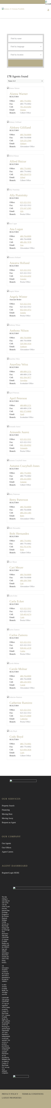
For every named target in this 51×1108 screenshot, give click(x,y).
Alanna (23, 110)
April (22, 414)
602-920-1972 (25, 310)
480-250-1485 (25, 513)
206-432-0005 (25, 479)
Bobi (22, 550)
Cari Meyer (16, 567)
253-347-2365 (25, 208)
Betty (22, 516)
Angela (23, 313)
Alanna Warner (19, 93)
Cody (22, 753)
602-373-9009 (25, 411)
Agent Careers (7, 852)
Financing (6, 810)
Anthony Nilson (19, 330)
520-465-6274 (25, 614)
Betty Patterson (19, 499)
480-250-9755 (25, 174)
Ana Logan (16, 229)
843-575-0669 (25, 716)
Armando (23, 448)
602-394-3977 (25, 377)
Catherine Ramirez (21, 702)
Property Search (8, 806)
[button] (25, 46)
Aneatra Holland (19, 263)
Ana (21, 245)
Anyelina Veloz (19, 364)
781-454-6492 (25, 107)
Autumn (23, 482)
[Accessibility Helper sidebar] (48, 3)
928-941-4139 (25, 648)
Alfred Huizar (18, 161)
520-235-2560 (25, 141)
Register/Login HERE (10, 873)
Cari (21, 583)
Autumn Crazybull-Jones (24, 465)
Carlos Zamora (18, 635)
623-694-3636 (25, 750)
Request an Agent (9, 822)
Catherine (24, 719)
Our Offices (6, 848)
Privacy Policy (10, 1094)
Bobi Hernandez (19, 533)
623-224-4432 (25, 276)
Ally (22, 211)
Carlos (22, 651)
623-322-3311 (25, 202)
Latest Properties (11, 1098)
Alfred (22, 177)
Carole (22, 685)
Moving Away (7, 818)
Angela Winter (18, 296)
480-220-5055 (25, 682)
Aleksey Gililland (20, 127)
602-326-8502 (25, 445)
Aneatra (23, 279)
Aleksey (23, 143)
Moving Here (7, 814)
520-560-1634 (25, 344)
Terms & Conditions (32, 1094)
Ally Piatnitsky (19, 195)
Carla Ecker (17, 601)
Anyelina (23, 380)
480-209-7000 (25, 580)
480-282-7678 (25, 242)
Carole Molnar (18, 669)
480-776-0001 (25, 101)
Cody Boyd (16, 736)
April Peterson (18, 398)
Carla (22, 617)
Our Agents (6, 843)
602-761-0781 (25, 547)
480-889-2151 (25, 371)
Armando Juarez (19, 432)
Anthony (23, 347)
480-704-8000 (25, 135)
